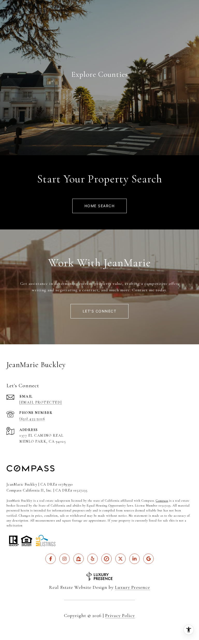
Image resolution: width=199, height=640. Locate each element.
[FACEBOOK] (50, 559)
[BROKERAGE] (106, 559)
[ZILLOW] (78, 559)
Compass (162, 500)
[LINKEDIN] (134, 559)
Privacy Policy (120, 615)
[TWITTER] (120, 559)
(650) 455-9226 (32, 418)
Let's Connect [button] (100, 311)
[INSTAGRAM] (64, 559)
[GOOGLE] (148, 559)
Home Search (99, 206)
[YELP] (92, 559)
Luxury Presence (132, 587)
